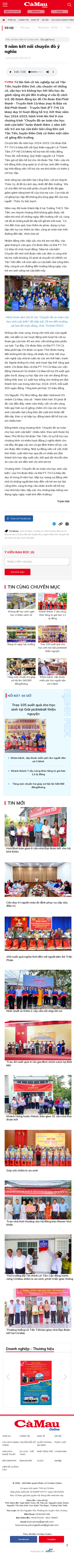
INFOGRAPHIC (9, 1460)
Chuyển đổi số (28, 1442)
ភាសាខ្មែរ (59, 11)
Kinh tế (35, 20)
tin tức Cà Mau (17, 534)
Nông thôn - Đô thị (48, 27)
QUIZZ (40, 1460)
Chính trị (23, 20)
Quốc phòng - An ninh (45, 1443)
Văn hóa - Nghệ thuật (9, 1453)
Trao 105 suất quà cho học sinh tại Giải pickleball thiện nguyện (33, 709)
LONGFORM (60, 1451)
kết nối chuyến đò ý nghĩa (36, 534)
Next (65, 1377)
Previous (8, 1377)
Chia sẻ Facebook (20, 518)
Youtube (51, 1539)
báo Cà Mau (26, 531)
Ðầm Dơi (54, 534)
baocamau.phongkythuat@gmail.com (37, 1525)
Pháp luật (60, 1442)
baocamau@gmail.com (40, 1521)
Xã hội (45, 20)
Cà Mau (37, 531)
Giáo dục (25, 27)
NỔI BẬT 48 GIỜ (19, 695)
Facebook (23, 1539)
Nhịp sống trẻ (45, 1451)
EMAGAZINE (26, 1460)
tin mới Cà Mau (48, 531)
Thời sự (12, 20)
